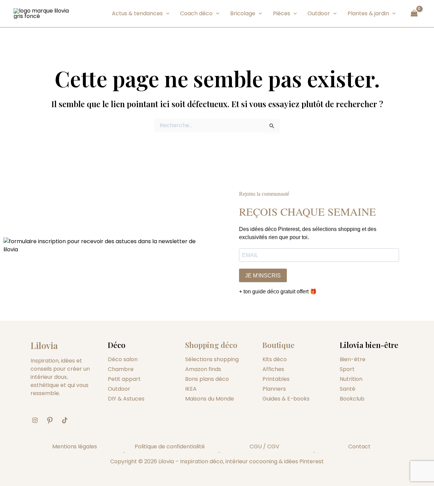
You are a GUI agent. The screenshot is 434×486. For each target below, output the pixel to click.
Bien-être (353, 359)
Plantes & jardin (368, 13)
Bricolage (242, 13)
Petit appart (124, 379)
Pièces (281, 13)
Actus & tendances (137, 13)
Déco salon (123, 359)
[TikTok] (67, 420)
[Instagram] (37, 420)
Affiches (273, 369)
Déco (116, 345)
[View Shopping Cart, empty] (414, 13)
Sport (347, 369)
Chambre (121, 369)
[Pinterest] (52, 420)
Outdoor (319, 13)
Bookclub (352, 399)
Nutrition (351, 379)
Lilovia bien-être (369, 345)
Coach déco (196, 13)
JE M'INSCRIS (263, 275)
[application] (166, 13)
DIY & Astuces (126, 399)
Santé (347, 389)
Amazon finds (203, 369)
